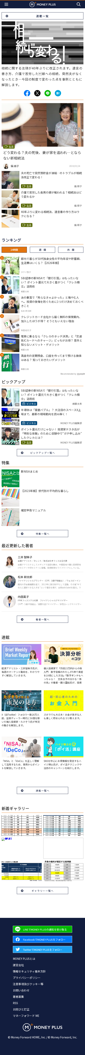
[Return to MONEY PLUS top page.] (42, 4)
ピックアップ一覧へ (42, 452)
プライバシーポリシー (27, 978)
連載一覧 (42, 16)
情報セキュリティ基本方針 (29, 971)
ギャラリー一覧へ (43, 890)
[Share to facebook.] (27, 93)
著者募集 (18, 997)
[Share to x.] (37, 93)
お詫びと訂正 (21, 1009)
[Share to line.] (47, 93)
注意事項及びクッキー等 (28, 984)
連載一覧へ (43, 790)
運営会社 (18, 965)
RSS (15, 1003)
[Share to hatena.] (58, 93)
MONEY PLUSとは (24, 959)
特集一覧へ (43, 533)
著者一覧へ (43, 619)
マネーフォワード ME (26, 1016)
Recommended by (68, 373)
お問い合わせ (21, 990)
